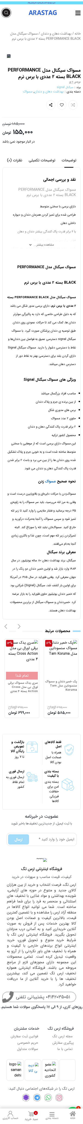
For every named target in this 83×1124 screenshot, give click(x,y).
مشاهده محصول (64, 642)
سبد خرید (31, 1116)
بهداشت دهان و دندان (56, 33)
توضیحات (69, 160)
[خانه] (72, 1113)
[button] (19, 626)
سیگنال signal (65, 87)
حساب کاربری (10, 1118)
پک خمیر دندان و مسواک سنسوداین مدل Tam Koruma (61, 686)
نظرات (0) (14, 160)
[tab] (69, 160)
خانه (78, 33)
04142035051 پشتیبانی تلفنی (43, 997)
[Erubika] (26, 1098)
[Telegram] (37, 1098)
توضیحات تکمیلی (42, 160)
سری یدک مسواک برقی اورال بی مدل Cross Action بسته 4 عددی (23, 687)
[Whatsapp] (48, 1098)
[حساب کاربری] (10, 1113)
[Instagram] (59, 1098)
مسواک (28, 91)
